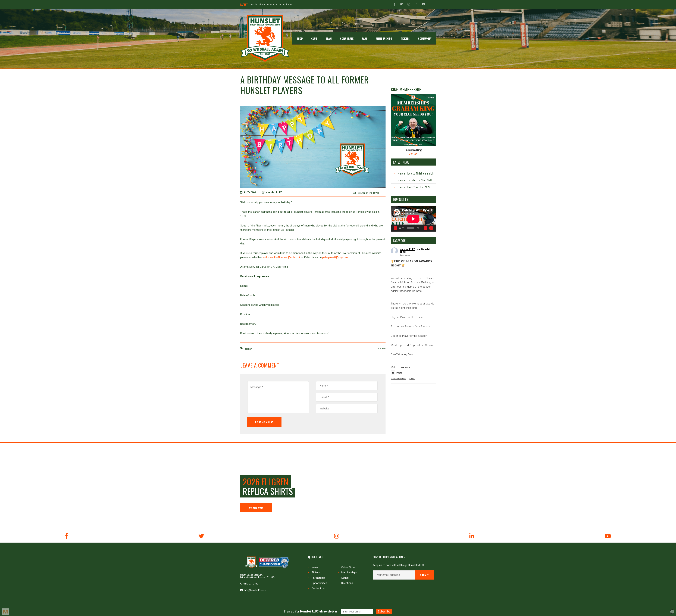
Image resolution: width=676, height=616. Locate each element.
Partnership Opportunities (319, 580)
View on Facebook (398, 379)
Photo (399, 372)
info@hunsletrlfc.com (255, 590)
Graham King (414, 149)
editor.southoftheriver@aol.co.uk (281, 257)
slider (248, 348)
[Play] (395, 228)
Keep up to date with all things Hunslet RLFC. (398, 565)
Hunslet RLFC (407, 249)
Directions (347, 583)
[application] (413, 218)
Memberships (349, 572)
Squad (345, 577)
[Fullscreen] (431, 228)
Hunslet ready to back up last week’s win (272, 4)
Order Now (256, 507)
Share (412, 379)
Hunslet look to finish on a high (416, 173)
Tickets (316, 572)
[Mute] (425, 228)
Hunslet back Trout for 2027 (414, 187)
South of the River (368, 193)
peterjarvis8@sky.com (335, 257)
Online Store (348, 567)
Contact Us (318, 588)
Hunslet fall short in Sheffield (415, 180)
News (315, 567)
